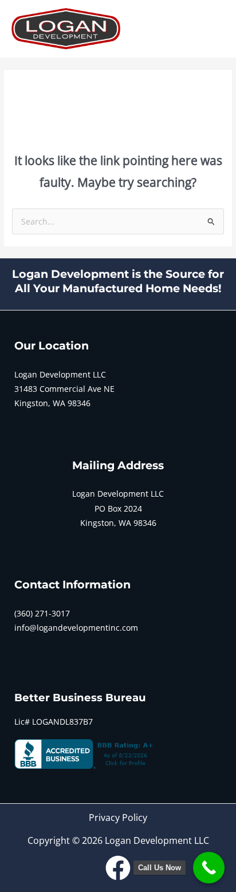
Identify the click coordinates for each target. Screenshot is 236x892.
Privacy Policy (118, 817)
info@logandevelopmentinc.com (76, 627)
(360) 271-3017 (42, 613)
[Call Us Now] (209, 867)
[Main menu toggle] (213, 29)
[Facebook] (118, 868)
